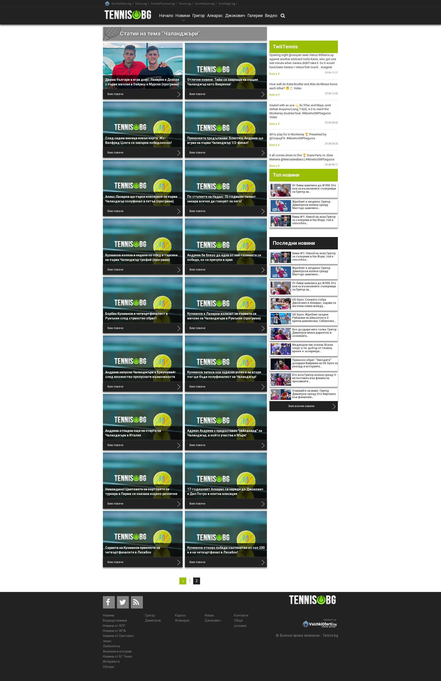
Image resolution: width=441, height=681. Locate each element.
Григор (198, 15)
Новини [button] (182, 18)
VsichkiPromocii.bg (163, 4)
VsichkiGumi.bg (205, 4)
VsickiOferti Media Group (107, 3)
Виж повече (115, 94)
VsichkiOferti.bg (121, 4)
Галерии (255, 15)
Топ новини (286, 175)
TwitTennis (285, 47)
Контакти (241, 615)
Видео (271, 15)
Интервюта (111, 661)
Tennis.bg (185, 4)
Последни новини (294, 243)
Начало (166, 15)
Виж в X (274, 73)
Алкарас (215, 15)
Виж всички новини (301, 406)
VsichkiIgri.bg (226, 4)
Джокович (235, 15)
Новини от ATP (114, 626)
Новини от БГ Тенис (117, 656)
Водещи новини (115, 620)
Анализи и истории (117, 651)
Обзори (108, 667)
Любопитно (111, 646)
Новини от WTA (114, 631)
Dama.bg (141, 4)
